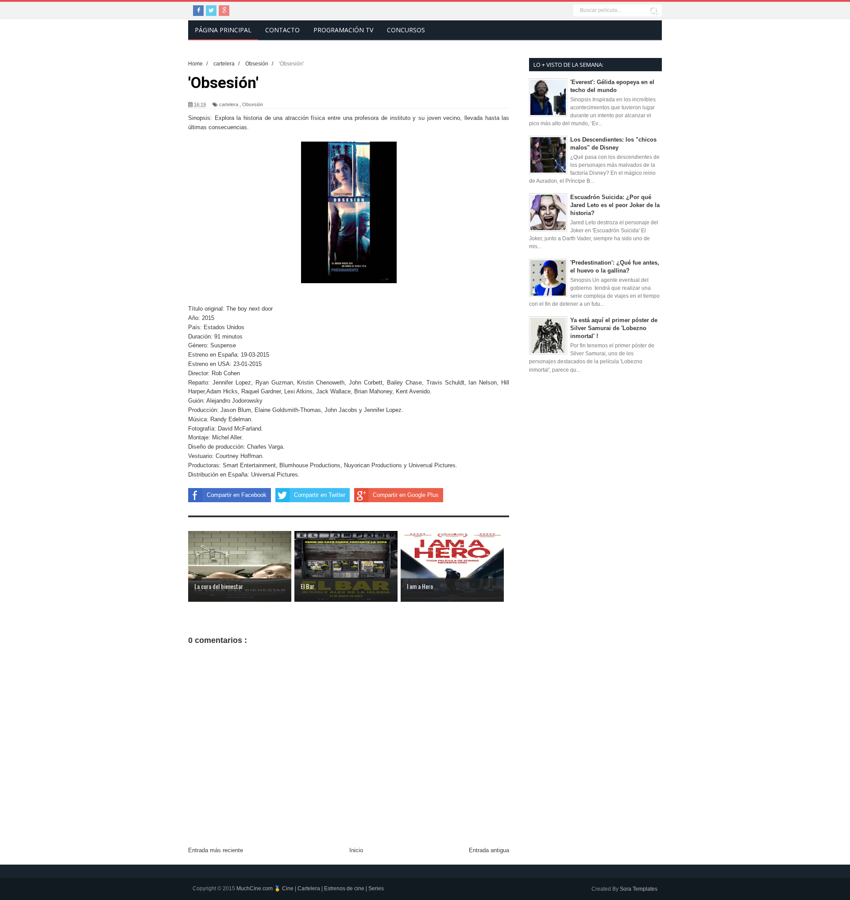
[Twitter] (211, 10)
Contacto (282, 30)
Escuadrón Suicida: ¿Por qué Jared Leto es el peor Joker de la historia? (615, 205)
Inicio (356, 850)
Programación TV (343, 30)
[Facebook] (198, 10)
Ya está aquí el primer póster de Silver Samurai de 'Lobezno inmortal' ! (613, 328)
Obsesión (252, 104)
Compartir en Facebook (237, 495)
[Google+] (224, 10)
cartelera (228, 104)
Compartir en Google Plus (406, 495)
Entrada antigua (489, 850)
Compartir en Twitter (319, 495)
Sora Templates (638, 889)
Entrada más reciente (215, 850)
